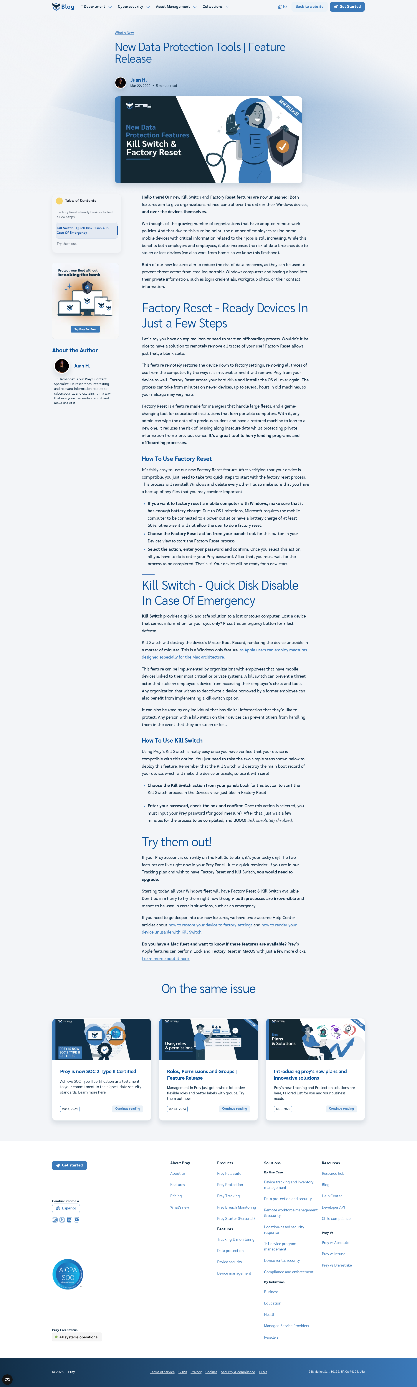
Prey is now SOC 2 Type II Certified (98, 1071)
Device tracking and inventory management (288, 1185)
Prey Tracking (228, 1196)
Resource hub (333, 1174)
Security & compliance (238, 1372)
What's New (124, 33)
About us (177, 1174)
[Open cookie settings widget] (7, 1379)
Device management (234, 1273)
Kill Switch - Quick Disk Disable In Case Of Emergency (83, 231)
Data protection (230, 1251)
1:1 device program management (280, 1246)
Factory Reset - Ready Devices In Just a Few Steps (85, 215)
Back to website (310, 7)
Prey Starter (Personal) (236, 1219)
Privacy (196, 1372)
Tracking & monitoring (236, 1240)
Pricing (176, 1196)
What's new (179, 1207)
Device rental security (282, 1261)
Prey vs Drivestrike (337, 1265)
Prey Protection (230, 1185)
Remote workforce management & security (291, 1213)
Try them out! (67, 243)
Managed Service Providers (286, 1326)
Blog (325, 1185)
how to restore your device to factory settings (210, 925)
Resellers (271, 1337)
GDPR (183, 1372)
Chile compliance (336, 1219)
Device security (229, 1262)
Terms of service (162, 1372)
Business (271, 1292)
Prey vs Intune (333, 1254)
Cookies (211, 1372)
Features (177, 1185)
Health (269, 1315)
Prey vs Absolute (335, 1243)
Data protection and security (288, 1199)
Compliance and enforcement (289, 1272)
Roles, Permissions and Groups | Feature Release (202, 1075)
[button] (96, 6)
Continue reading (127, 1108)
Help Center (332, 1196)
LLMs (263, 1372)
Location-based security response (284, 1230)
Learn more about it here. (166, 959)
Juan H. (138, 80)
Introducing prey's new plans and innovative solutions (310, 1075)
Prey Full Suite (229, 1174)
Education (272, 1303)
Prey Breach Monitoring (236, 1207)
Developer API (333, 1207)
